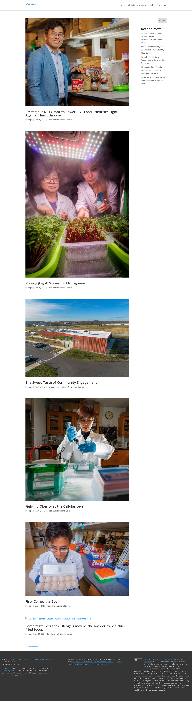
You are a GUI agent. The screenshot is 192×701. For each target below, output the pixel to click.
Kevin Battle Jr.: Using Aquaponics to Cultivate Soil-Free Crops (153, 60)
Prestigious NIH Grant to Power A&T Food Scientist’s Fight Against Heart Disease (71, 113)
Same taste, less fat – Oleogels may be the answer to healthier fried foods (75, 628)
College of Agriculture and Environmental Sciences (29, 659)
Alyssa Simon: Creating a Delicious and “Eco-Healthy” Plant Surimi (153, 49)
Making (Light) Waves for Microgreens (55, 283)
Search (162, 20)
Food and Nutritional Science (60, 119)
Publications (155, 5)
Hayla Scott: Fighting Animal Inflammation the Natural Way (153, 80)
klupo (30, 119)
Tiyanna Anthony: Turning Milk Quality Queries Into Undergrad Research (152, 70)
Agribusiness (53, 387)
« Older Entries (31, 646)
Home (121, 5)
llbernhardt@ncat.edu (13, 675)
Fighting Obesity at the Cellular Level (54, 506)
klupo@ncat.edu (11, 671)
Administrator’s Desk (137, 5)
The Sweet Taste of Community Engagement (61, 382)
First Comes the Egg (41, 601)
